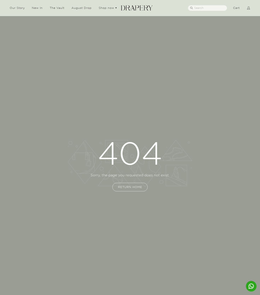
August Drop (81, 7)
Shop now (107, 7)
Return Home (130, 187)
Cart (236, 7)
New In (37, 7)
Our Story (17, 7)
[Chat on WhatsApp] (251, 286)
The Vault (57, 7)
